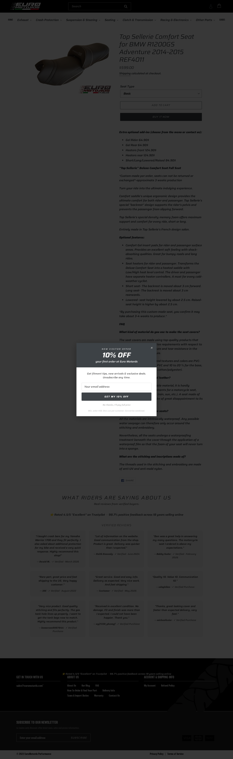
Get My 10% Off (116, 397)
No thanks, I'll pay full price (117, 405)
